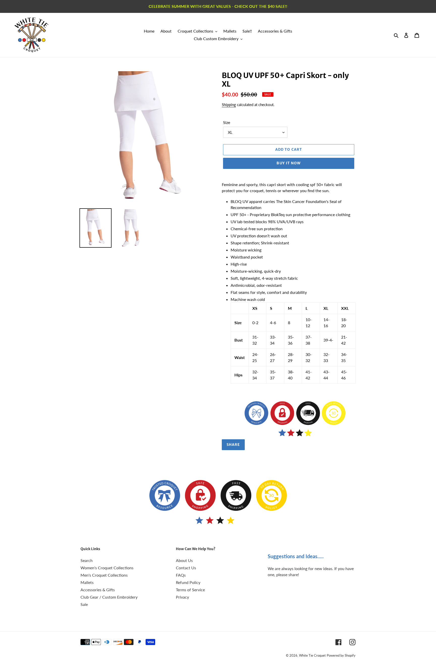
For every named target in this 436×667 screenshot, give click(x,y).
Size (226, 122)
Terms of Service (190, 589)
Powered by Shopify (341, 655)
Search (86, 560)
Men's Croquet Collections (104, 575)
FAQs (181, 575)
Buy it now (289, 163)
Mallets (87, 582)
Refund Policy (188, 582)
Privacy (182, 597)
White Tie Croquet (312, 655)
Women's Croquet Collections (106, 567)
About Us (184, 560)
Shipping (229, 104)
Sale (84, 604)
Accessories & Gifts (97, 589)
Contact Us (186, 567)
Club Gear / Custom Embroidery (109, 597)
